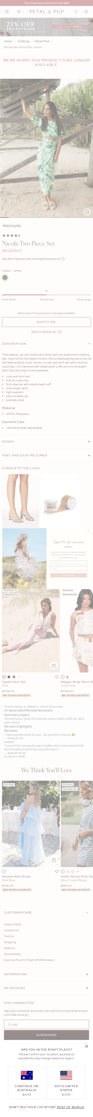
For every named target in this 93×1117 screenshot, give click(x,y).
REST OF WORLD (70, 1107)
